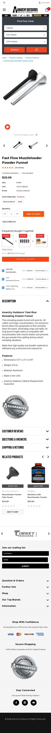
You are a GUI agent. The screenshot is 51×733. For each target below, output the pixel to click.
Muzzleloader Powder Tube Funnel (11, 495)
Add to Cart (12, 512)
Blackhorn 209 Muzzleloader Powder (37, 495)
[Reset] (36, 49)
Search (14, 49)
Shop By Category (16, 58)
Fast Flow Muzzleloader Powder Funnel (18, 61)
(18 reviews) (19, 168)
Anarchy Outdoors (32, 58)
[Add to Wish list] (4, 463)
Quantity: (6, 209)
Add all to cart (25, 259)
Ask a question (27, 173)
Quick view (13, 486)
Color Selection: (13, 197)
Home (4, 58)
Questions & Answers (14, 439)
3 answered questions (10, 173)
